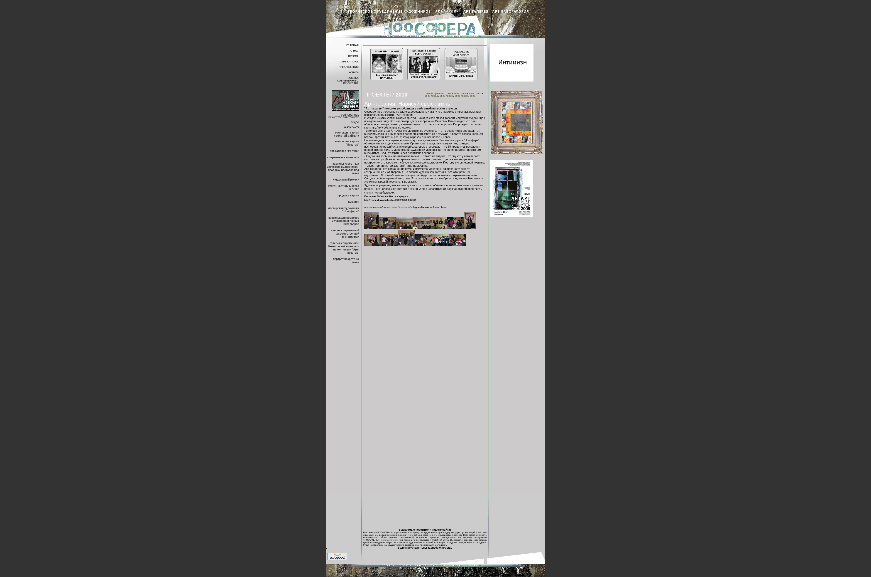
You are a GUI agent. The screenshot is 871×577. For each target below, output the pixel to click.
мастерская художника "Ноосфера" (343, 210)
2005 (442, 96)
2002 (479, 93)
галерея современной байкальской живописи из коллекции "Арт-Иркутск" (343, 248)
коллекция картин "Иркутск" (347, 143)
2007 (457, 96)
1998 (449, 93)
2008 (465, 96)
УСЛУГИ (354, 72)
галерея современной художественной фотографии (344, 233)
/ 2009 (471, 96)
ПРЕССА (353, 56)
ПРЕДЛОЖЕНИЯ (349, 67)
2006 (450, 96)
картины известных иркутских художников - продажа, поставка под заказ (343, 168)
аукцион (353, 201)
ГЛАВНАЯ (352, 45)
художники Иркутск (346, 179)
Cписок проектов (435, 93)
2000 (464, 93)
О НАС (354, 50)
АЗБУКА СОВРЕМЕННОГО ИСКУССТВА (348, 81)
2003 (427, 96)
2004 (435, 96)
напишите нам (389, 540)
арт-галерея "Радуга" (344, 151)
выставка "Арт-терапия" (399, 207)
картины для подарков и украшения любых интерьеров (343, 221)
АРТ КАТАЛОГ (350, 61)
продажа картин (348, 195)
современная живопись (343, 157)
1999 (456, 93)
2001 (471, 93)
